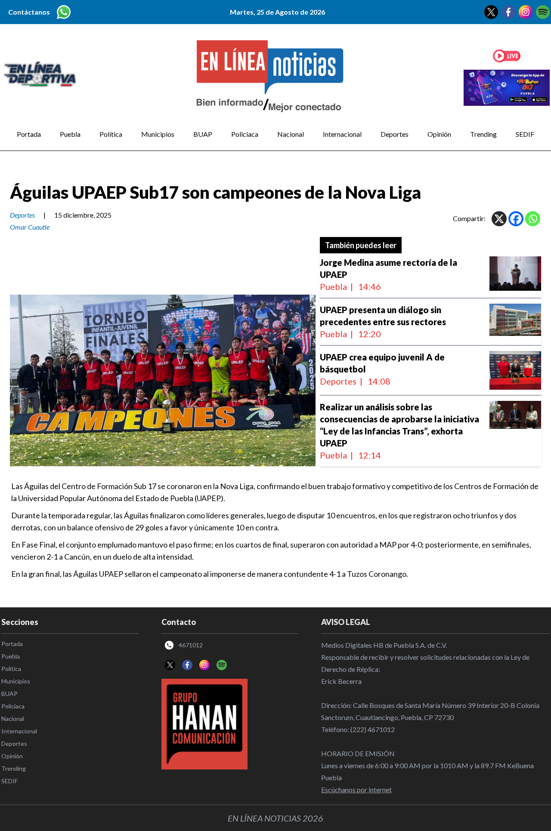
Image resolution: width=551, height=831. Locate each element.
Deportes (395, 134)
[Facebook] (515, 218)
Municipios (157, 134)
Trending (483, 134)
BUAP (202, 134)
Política (110, 134)
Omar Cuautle (30, 227)
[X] (499, 218)
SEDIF (525, 134)
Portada (29, 134)
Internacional (342, 134)
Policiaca (244, 134)
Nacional (290, 134)
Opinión (439, 134)
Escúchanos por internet (356, 789)
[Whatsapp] (532, 218)
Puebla (70, 134)
